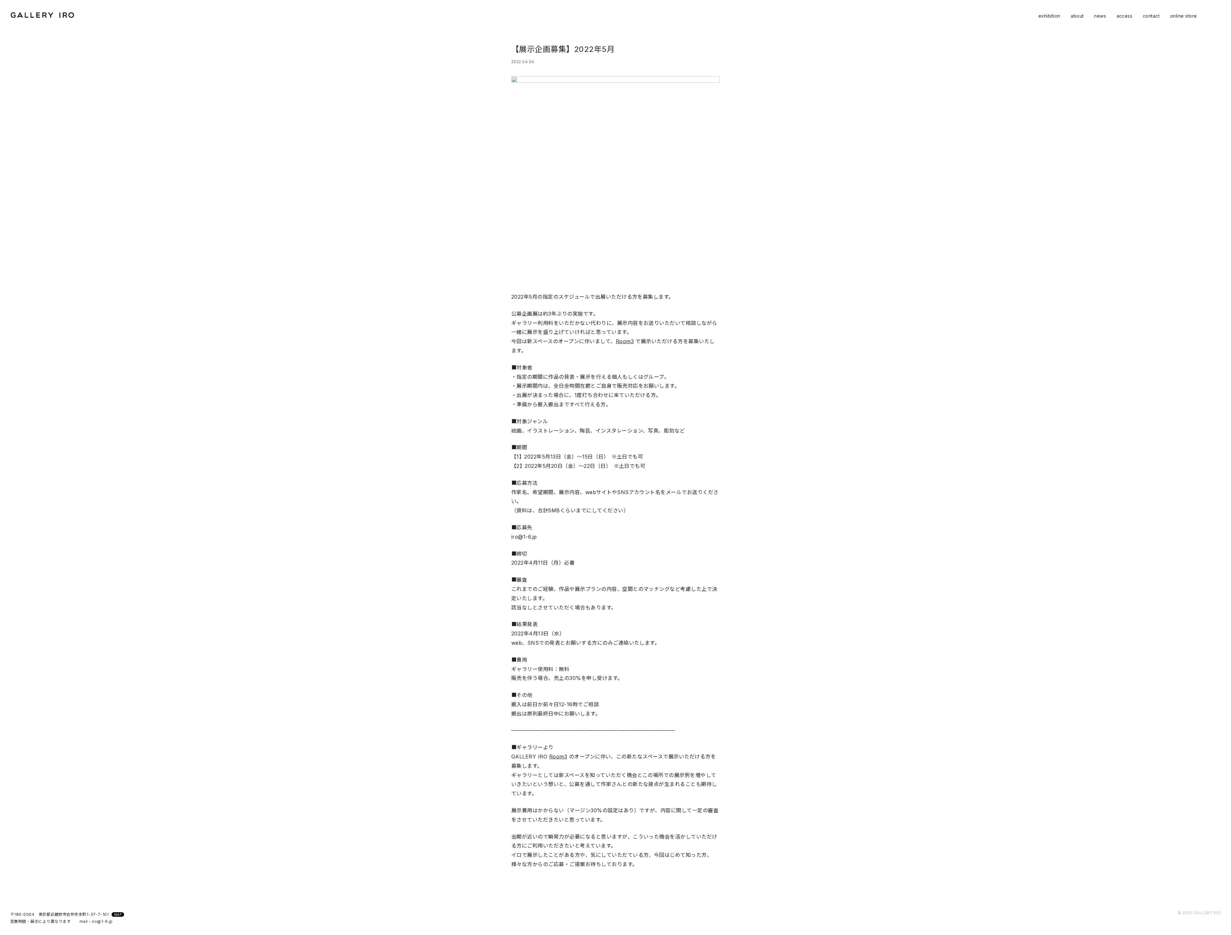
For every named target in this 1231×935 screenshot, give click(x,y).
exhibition (1049, 16)
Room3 (625, 341)
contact (1151, 16)
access (1125, 16)
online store (1183, 16)
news (1100, 16)
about (1077, 16)
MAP (117, 914)
